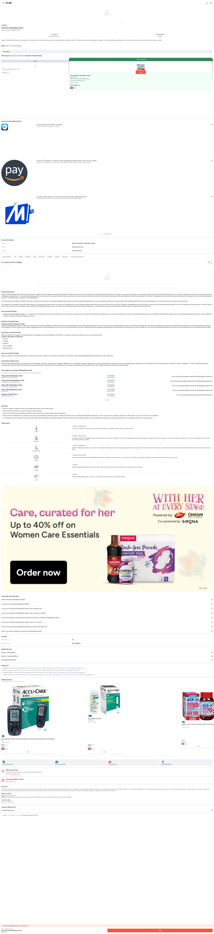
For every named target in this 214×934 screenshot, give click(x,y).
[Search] (207, 3)
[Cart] (211, 3)
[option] (6, 256)
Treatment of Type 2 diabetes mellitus (14, 314)
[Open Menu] (3, 3)
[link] (8, 3)
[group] (107, 11)
